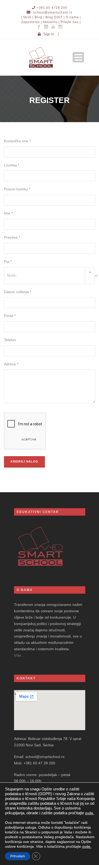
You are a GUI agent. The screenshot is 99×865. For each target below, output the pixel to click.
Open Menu (78, 57)
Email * (10, 316)
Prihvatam (17, 856)
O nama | (73, 17)
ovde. (89, 813)
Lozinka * (11, 165)
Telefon (10, 340)
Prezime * (12, 237)
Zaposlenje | (31, 22)
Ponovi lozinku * (17, 189)
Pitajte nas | (71, 22)
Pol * (8, 261)
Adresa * (11, 364)
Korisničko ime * (17, 141)
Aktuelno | (51, 22)
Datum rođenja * (17, 292)
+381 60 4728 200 (52, 8)
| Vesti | (27, 17)
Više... (19, 655)
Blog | (39, 17)
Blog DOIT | (55, 17)
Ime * (8, 213)
